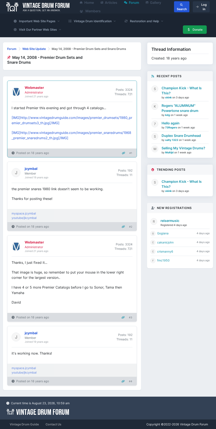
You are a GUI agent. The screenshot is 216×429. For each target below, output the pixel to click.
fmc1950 (163, 260)
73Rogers (171, 127)
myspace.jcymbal (24, 213)
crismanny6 (165, 251)
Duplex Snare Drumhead (181, 135)
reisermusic (170, 221)
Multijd (169, 152)
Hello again (171, 123)
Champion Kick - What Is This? (182, 90)
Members (93, 11)
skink (168, 97)
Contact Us (53, 424)
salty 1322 (172, 140)
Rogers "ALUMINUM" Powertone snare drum (180, 108)
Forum (11, 49)
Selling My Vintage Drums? (183, 148)
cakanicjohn (165, 242)
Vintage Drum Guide (24, 424)
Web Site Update (34, 49)
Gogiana (163, 233)
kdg (168, 115)
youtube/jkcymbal (24, 218)
